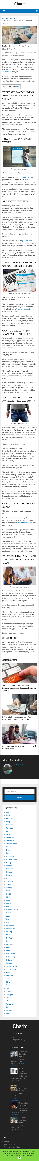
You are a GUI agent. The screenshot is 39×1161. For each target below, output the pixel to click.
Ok (19, 1158)
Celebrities (10, 837)
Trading (9, 991)
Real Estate (10, 954)
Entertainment (11, 859)
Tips (7, 988)
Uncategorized (11, 1004)
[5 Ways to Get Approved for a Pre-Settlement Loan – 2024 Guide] (19, 704)
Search (19, 797)
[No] (37, 1155)
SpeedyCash (26, 241)
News (8, 941)
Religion (9, 960)
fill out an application (25, 177)
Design (8, 850)
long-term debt (23, 309)
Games (9, 885)
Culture (9, 847)
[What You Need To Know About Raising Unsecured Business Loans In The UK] (19, 673)
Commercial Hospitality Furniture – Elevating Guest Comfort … (19, 1056)
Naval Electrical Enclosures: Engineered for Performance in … (18, 1073)
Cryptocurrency (12, 844)
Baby (8, 815)
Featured (9, 869)
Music (8, 935)
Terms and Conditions (12, 1147)
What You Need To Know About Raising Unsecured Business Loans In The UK (19, 688)
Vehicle (9, 1010)
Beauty (9, 819)
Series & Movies (12, 966)
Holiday (9, 903)
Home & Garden (12, 910)
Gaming (9, 888)
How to (9, 913)
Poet (8, 951)
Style (8, 982)
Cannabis (9, 828)
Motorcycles (11, 929)
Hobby (8, 900)
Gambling (9, 881)
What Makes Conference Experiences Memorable (23, 1106)
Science (9, 963)
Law (7, 919)
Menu (3, 11)
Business (9, 825)
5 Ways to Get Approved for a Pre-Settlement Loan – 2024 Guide (17, 718)
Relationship (10, 957)
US (7, 1007)
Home (8, 907)
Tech (8, 985)
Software (9, 976)
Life (7, 922)
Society (9, 973)
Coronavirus (10, 841)
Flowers (9, 875)
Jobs (8, 916)
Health (8, 894)
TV (7, 1001)
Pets (8, 947)
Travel (8, 998)
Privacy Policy (9, 1144)
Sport (8, 979)
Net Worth (10, 938)
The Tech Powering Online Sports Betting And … (18, 1122)
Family (8, 863)
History (9, 897)
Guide (8, 891)
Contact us (8, 1141)
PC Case (9, 944)
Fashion (9, 866)
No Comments (18, 55)
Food (8, 878)
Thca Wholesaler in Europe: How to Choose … (18, 1091)
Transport (9, 995)
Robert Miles (8, 53)
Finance (5, 55)
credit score (6, 72)
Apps (8, 812)
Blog (8, 822)
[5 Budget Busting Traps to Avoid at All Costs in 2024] (19, 734)
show (17, 86)
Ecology (9, 853)
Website (9, 1013)
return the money (24, 523)
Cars (8, 831)
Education (10, 856)
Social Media (11, 969)
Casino (8, 834)
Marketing (10, 925)
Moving (9, 932)
